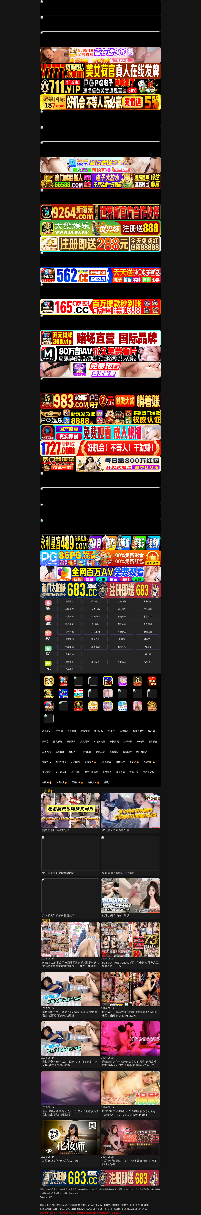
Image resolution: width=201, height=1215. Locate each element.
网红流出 (122, 623)
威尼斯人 (46, 731)
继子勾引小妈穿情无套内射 (58, 873)
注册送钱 (124, 731)
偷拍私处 (86, 751)
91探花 (95, 623)
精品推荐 (69, 601)
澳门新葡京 (141, 751)
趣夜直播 (100, 751)
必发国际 (127, 751)
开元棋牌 (71, 731)
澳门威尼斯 (148, 772)
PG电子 (111, 731)
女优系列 (95, 631)
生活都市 (69, 661)
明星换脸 (95, 639)
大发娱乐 (46, 761)
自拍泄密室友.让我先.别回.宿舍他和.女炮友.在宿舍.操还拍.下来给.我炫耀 (70, 1013)
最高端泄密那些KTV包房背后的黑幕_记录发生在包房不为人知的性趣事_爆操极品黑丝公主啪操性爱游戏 (129, 1065)
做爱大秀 (120, 772)
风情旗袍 (69, 639)
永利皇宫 (75, 761)
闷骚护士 (148, 639)
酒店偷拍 (153, 741)
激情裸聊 (120, 761)
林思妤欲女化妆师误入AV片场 (60, 1160)
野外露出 (148, 623)
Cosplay (121, 608)
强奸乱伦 (95, 601)
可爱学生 (122, 631)
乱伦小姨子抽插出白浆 (115, 915)
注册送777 (138, 731)
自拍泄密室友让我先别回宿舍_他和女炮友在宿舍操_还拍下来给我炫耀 (70, 1063)
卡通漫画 (69, 646)
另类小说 (69, 669)
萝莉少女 (148, 601)
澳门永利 (98, 731)
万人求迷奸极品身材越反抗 (58, 915)
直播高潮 (114, 741)
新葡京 (45, 741)
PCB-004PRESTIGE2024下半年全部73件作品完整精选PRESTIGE (130, 964)
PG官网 (59, 731)
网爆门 (148, 646)
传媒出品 (69, 654)
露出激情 (95, 646)
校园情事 (95, 661)
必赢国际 (71, 741)
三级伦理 (69, 608)
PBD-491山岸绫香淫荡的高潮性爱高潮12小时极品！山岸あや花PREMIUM (129, 1013)
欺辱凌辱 (69, 623)
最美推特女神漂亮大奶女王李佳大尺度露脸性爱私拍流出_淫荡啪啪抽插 (70, 1112)
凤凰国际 (84, 741)
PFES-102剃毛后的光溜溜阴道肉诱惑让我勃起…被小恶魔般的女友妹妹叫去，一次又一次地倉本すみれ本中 (70, 966)
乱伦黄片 (73, 751)
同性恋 (148, 654)
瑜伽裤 (122, 639)
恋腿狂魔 (148, 631)
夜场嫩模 (113, 751)
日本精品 (95, 608)
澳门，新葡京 (91, 772)
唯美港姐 (122, 616)
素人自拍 (148, 608)
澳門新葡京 (61, 761)
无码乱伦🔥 (149, 761)
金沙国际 (75, 772)
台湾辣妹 (69, 616)
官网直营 (85, 731)
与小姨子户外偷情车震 (115, 830)
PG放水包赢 (99, 741)
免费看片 (107, 772)
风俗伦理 (148, 661)
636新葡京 (106, 761)
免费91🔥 (47, 782)
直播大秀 (133, 772)
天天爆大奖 (61, 772)
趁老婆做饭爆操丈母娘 (55, 830)
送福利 (151, 731)
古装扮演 (69, 631)
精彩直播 (127, 741)
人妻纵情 (122, 661)
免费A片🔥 (61, 782)
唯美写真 (122, 646)
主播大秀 (46, 751)
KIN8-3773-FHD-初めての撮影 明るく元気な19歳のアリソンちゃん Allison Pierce (129, 1112)
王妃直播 (60, 751)
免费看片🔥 (90, 761)
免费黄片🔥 (93, 782)
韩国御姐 (95, 616)
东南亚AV (148, 616)
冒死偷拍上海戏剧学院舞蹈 (118, 873)
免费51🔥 (134, 761)
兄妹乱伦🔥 (77, 782)
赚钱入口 (108, 782)
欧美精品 (122, 601)
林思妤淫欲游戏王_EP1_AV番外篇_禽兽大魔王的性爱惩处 (129, 1162)
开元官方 (46, 772)
